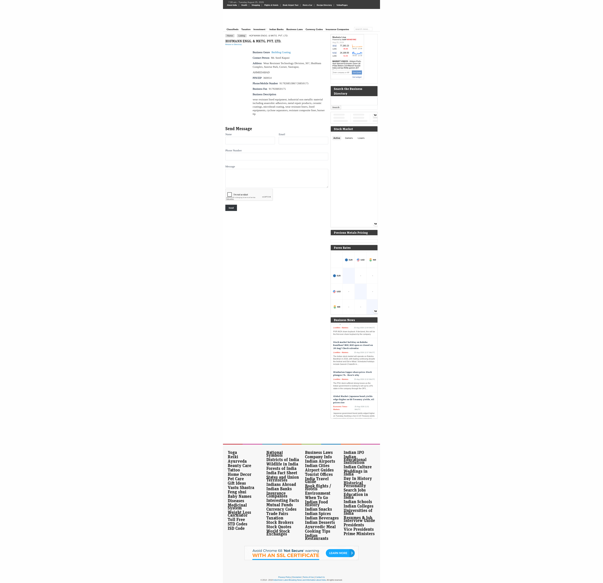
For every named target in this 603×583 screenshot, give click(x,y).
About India (232, 5)
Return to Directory (233, 44)
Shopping (256, 5)
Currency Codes (314, 29)
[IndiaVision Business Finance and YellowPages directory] (242, 18)
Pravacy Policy (284, 577)
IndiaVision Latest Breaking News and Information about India (299, 580)
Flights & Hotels (271, 5)
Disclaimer (296, 577)
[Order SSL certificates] (301, 559)
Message (230, 166)
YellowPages (342, 5)
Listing (242, 35)
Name (228, 134)
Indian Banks (276, 29)
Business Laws (294, 29)
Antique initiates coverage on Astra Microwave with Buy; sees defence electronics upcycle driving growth (352, 417)
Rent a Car (307, 5)
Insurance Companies (337, 29)
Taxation (246, 29)
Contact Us (320, 577)
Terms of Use (308, 577)
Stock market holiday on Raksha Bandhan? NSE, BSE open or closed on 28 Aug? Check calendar (353, 330)
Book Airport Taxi (290, 5)
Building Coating (281, 52)
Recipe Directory (324, 5)
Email (282, 134)
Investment (259, 29)
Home (230, 35)
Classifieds (233, 29)
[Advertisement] (323, 18)
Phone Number (233, 150)
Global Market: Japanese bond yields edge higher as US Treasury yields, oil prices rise (353, 384)
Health (244, 5)
